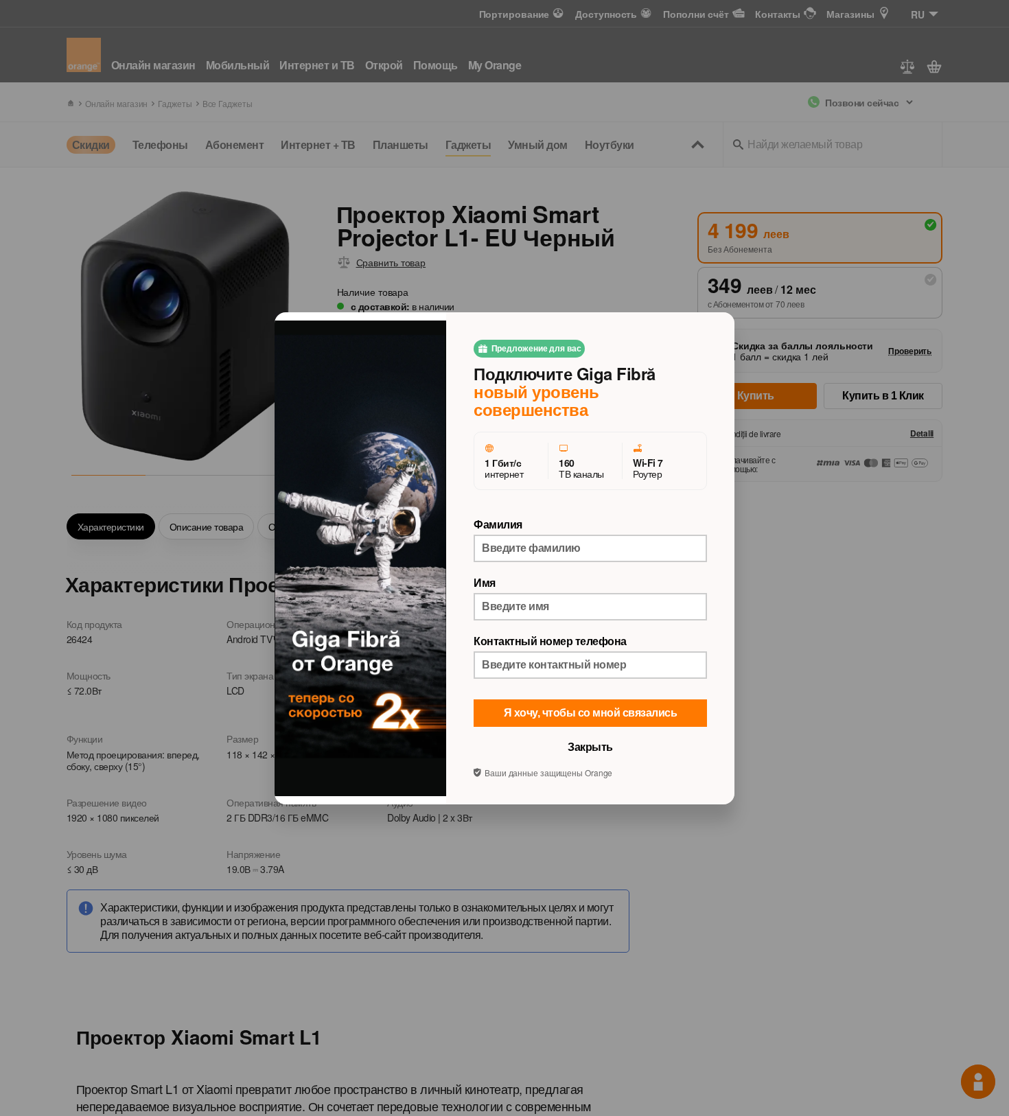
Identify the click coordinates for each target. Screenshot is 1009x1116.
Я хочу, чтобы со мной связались (590, 713)
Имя (485, 583)
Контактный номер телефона (550, 641)
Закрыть (590, 747)
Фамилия (498, 524)
